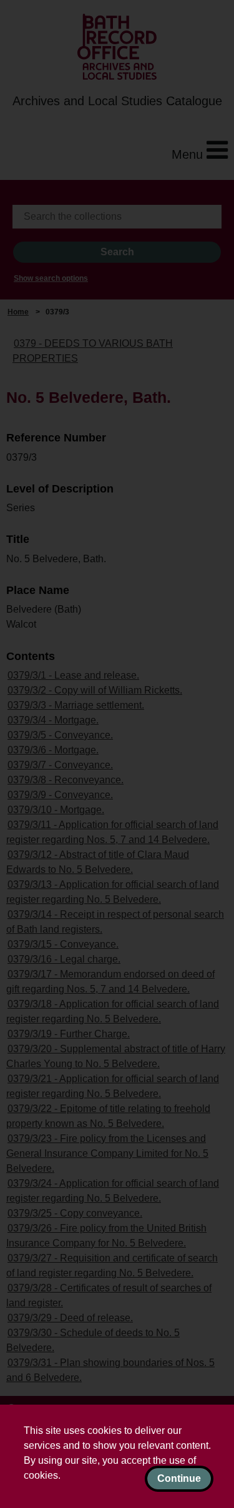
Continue (179, 1478)
